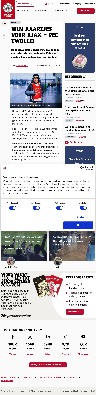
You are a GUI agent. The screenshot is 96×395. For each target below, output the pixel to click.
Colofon (4, 391)
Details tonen (82, 217)
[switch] (36, 208)
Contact (72, 377)
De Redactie (22, 66)
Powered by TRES (87, 391)
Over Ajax (60, 10)
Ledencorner (39, 10)
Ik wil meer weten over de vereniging (65, 4)
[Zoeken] (46, 4)
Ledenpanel (7, 380)
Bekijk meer (76, 142)
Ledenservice (89, 4)
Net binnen (22, 10)
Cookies (24, 391)
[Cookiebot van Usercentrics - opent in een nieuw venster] (82, 168)
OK (78, 225)
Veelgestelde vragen (49, 377)
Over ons (27, 377)
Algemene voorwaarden (41, 391)
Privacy (14, 391)
